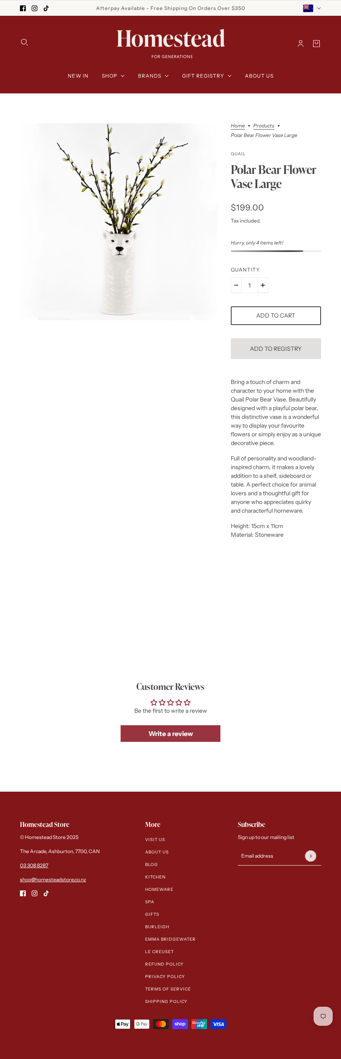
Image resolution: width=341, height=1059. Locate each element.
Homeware (159, 889)
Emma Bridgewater (170, 939)
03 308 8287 (34, 865)
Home (238, 126)
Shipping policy (166, 1001)
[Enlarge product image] (118, 221)
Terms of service (168, 989)
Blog (151, 864)
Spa (149, 902)
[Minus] (236, 285)
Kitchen (155, 877)
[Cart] (316, 43)
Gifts (152, 914)
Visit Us (155, 839)
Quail (238, 154)
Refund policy (164, 964)
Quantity (245, 270)
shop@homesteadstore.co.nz (53, 879)
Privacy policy (165, 976)
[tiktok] (46, 8)
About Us (157, 852)
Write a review (170, 733)
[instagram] (34, 8)
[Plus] (262, 285)
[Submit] (310, 855)
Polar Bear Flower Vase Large (273, 177)
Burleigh (157, 926)
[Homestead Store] (170, 43)
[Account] (300, 43)
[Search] (24, 42)
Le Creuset (159, 951)
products (263, 126)
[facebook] (23, 8)
